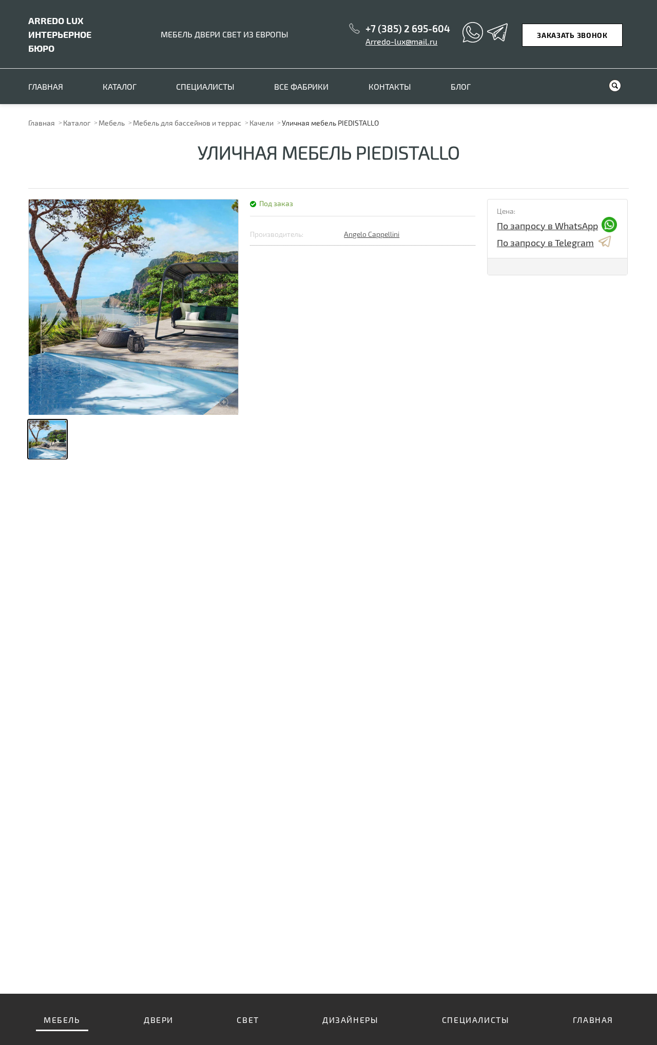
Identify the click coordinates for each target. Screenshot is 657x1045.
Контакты (390, 86)
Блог (461, 86)
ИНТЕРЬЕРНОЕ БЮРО (59, 34)
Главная (45, 86)
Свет (248, 1019)
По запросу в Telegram (545, 242)
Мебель (112, 122)
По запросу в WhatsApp (547, 225)
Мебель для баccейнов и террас (187, 122)
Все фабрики (301, 86)
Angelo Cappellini (371, 234)
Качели (261, 122)
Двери (158, 1019)
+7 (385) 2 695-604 (407, 28)
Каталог (120, 86)
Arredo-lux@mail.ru (401, 41)
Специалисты (205, 86)
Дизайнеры (350, 1019)
